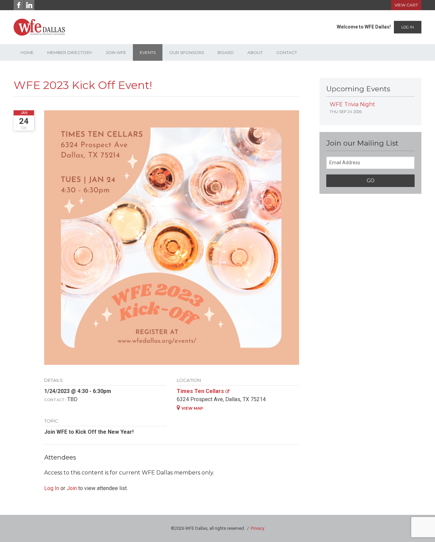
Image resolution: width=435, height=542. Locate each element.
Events (148, 52)
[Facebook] (19, 5)
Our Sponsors (186, 52)
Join (72, 488)
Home (27, 52)
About (255, 52)
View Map (192, 408)
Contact (286, 52)
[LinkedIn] (29, 5)
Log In (407, 27)
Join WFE (116, 52)
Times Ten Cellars (200, 391)
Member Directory (69, 52)
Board (226, 52)
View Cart (406, 4)
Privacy (257, 528)
